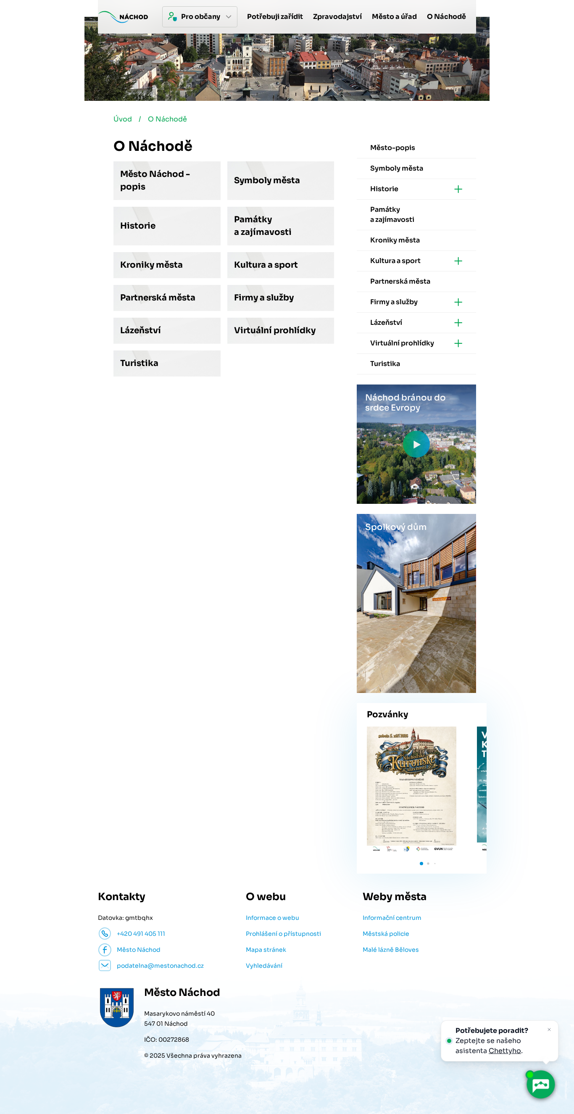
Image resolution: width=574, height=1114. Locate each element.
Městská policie (386, 934)
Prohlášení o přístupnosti (283, 934)
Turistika (139, 363)
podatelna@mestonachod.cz (160, 965)
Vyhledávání (264, 965)
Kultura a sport (266, 265)
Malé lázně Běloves (391, 949)
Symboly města (267, 180)
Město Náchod (139, 949)
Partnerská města (157, 297)
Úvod (122, 119)
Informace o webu (272, 918)
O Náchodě (167, 119)
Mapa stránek (266, 949)
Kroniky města (151, 265)
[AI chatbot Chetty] (541, 1085)
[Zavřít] (549, 1029)
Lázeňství (140, 330)
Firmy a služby (264, 297)
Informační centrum (392, 918)
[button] (421, 863)
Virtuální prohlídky (275, 330)
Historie (137, 226)
